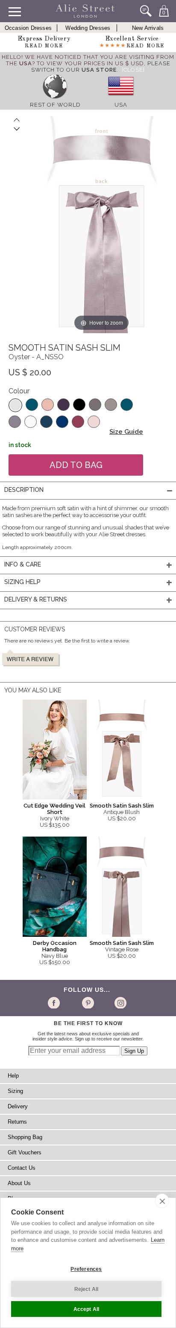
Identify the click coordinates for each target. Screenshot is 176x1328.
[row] (55, 98)
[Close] (133, 70)
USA (120, 105)
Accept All (86, 1309)
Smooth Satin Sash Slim (122, 805)
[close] (162, 1201)
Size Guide (126, 432)
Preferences (86, 1269)
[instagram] (119, 1002)
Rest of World (55, 105)
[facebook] (55, 1002)
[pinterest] (87, 1002)
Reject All (86, 1289)
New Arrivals (148, 28)
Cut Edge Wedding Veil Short (54, 808)
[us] (121, 98)
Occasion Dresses (28, 28)
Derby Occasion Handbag (54, 946)
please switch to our (100, 66)
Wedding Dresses (87, 28)
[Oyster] (15, 405)
